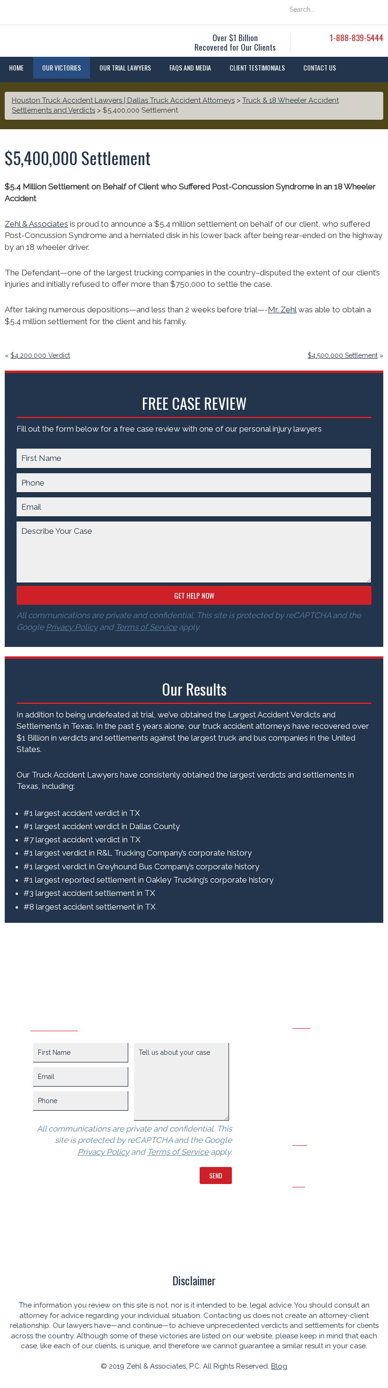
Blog (279, 1366)
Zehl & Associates (36, 224)
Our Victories (61, 67)
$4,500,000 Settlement (343, 355)
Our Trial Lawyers (125, 67)
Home (16, 67)
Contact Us (319, 67)
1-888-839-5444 (356, 38)
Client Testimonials (257, 67)
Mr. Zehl (282, 309)
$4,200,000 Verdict (40, 355)
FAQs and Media (190, 67)
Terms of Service (146, 627)
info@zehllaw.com (325, 1197)
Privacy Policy (71, 627)
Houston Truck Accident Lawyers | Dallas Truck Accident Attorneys (123, 100)
